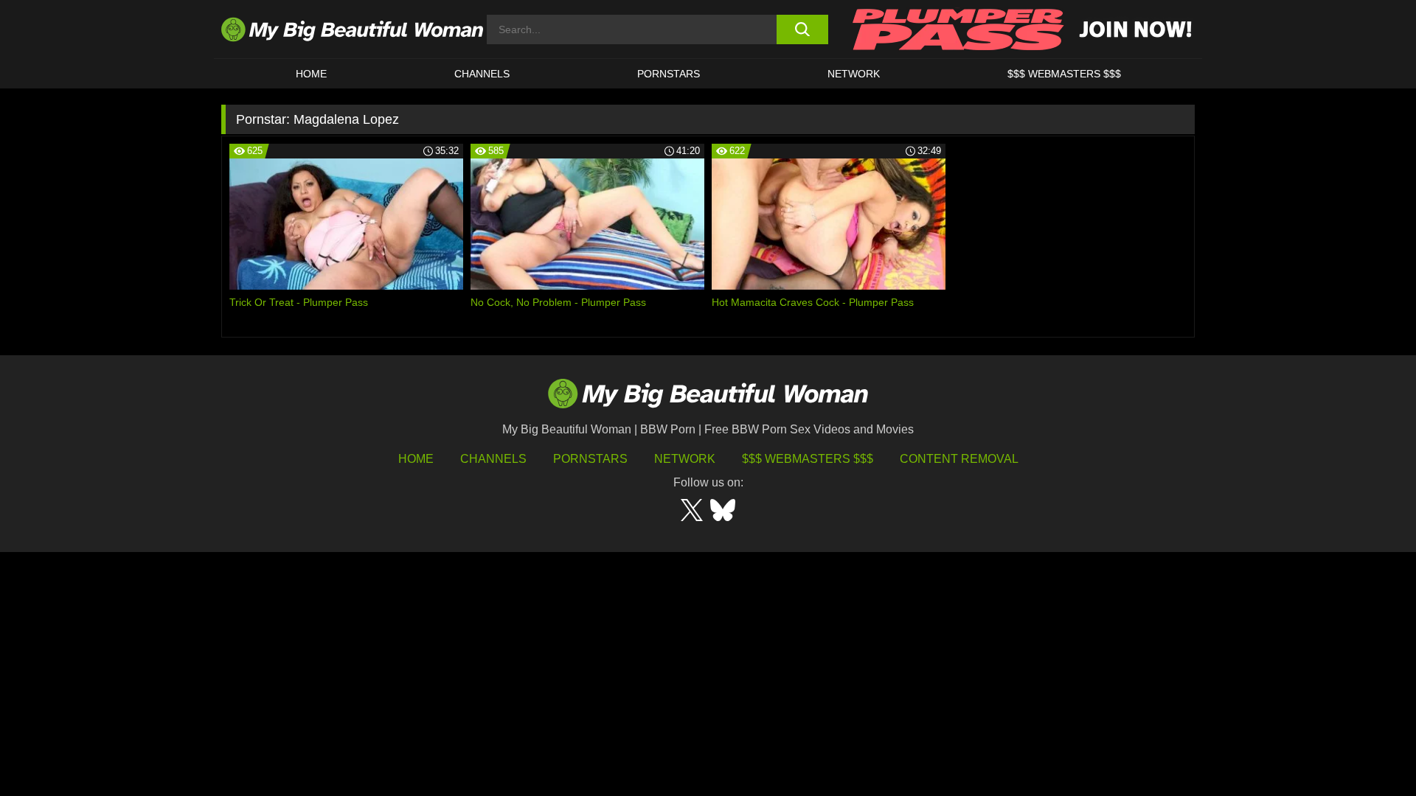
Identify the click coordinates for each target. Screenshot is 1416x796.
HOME (311, 74)
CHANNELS (482, 74)
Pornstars (668, 74)
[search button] (802, 29)
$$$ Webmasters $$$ (807, 459)
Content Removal (959, 459)
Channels (493, 459)
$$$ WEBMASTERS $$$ (1064, 74)
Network (853, 74)
